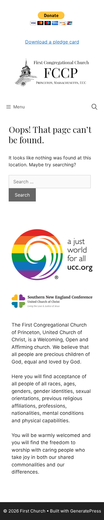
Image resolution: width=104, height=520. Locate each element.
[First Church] (52, 72)
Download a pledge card (52, 42)
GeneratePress (85, 511)
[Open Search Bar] (94, 107)
